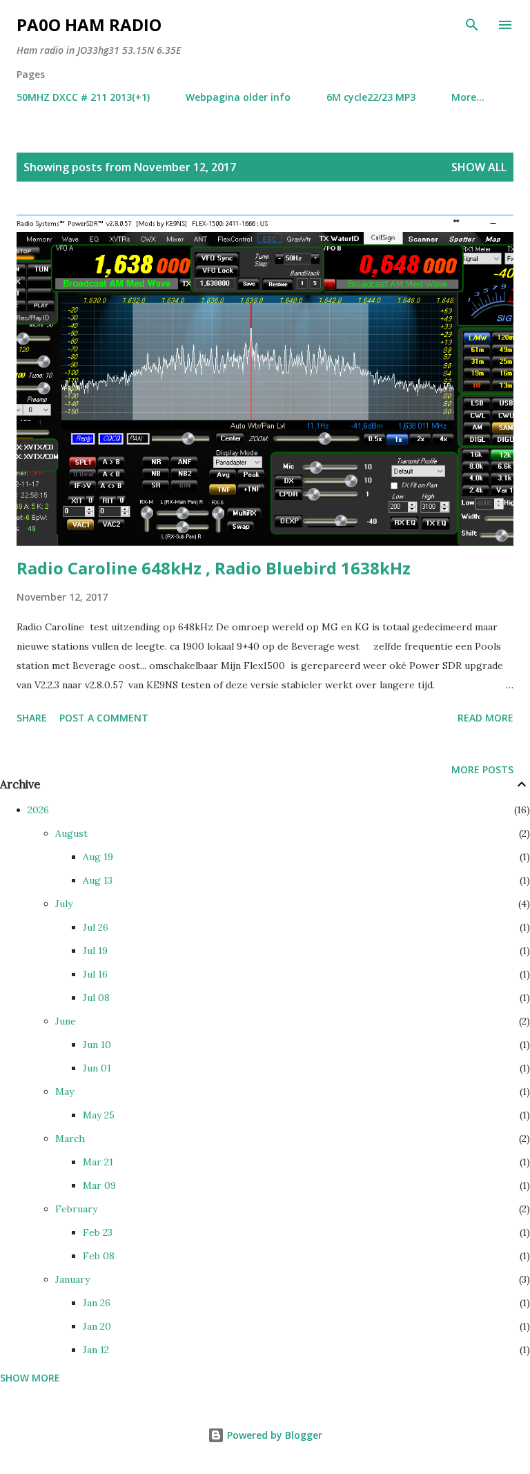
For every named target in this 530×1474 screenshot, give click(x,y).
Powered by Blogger (273, 1435)
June (65, 1021)
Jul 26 (95, 927)
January (72, 1279)
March (70, 1138)
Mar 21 (98, 1162)
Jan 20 (97, 1326)
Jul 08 (96, 997)
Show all (479, 167)
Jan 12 (96, 1350)
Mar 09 (99, 1185)
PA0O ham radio (89, 24)
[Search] (472, 25)
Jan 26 (96, 1303)
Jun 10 (97, 1044)
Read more (485, 717)
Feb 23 (97, 1232)
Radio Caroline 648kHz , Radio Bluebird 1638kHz (214, 567)
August (71, 833)
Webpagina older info (238, 97)
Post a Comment (103, 717)
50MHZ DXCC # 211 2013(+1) (83, 97)
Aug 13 (97, 880)
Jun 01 (97, 1068)
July (63, 904)
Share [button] (32, 717)
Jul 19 (95, 950)
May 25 (99, 1115)
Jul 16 (95, 974)
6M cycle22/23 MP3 (370, 97)
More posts (482, 769)
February (76, 1209)
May (64, 1091)
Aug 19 (98, 857)
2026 (38, 810)
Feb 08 (99, 1256)
